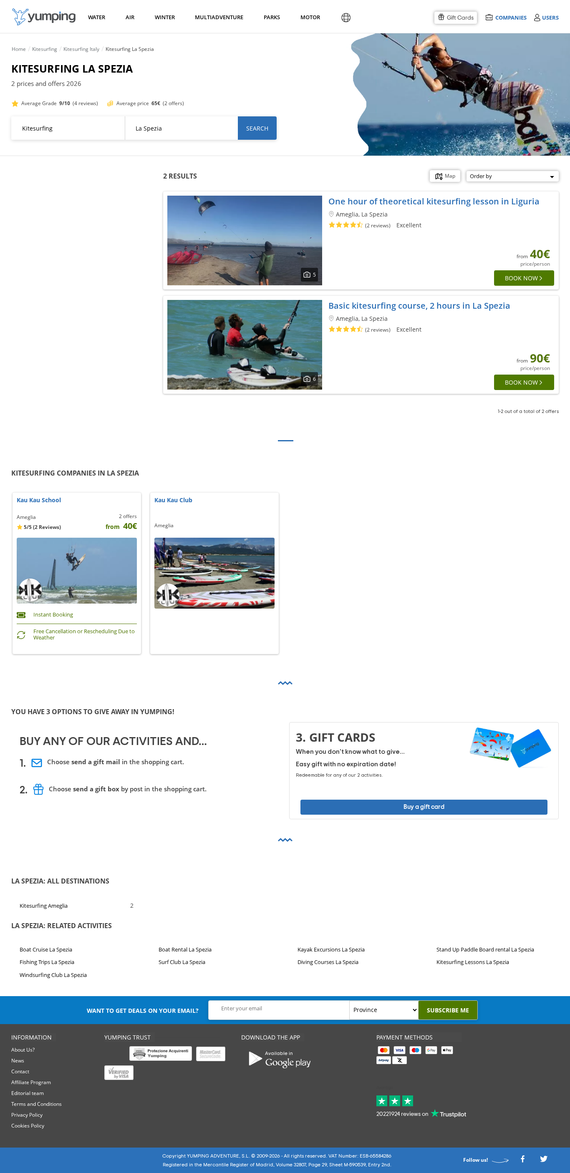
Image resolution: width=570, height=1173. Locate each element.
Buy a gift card (424, 807)
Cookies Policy (27, 1125)
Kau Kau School (39, 500)
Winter (164, 17)
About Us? (23, 1049)
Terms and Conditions (36, 1104)
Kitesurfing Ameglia (44, 905)
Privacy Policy (27, 1114)
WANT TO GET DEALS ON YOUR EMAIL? (143, 1010)
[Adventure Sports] (43, 16)
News (17, 1060)
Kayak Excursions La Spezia (331, 949)
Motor (310, 17)
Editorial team (27, 1093)
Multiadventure (217, 17)
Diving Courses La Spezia (328, 962)
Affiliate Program (31, 1082)
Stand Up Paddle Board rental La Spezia (485, 949)
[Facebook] (522, 1161)
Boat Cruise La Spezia (46, 949)
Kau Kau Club (173, 500)
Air (130, 17)
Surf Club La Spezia (182, 962)
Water (96, 17)
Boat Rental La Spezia (185, 949)
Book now (521, 278)
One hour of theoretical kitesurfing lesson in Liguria (434, 201)
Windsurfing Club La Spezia (53, 975)
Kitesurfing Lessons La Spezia (472, 962)
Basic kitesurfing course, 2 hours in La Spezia (419, 305)
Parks (272, 17)
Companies (510, 17)
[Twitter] (543, 1161)
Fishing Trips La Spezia (47, 962)
